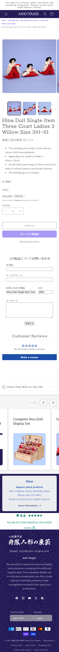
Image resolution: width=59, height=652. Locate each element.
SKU (40, 287)
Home (4, 20)
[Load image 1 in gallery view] (14, 108)
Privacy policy (16, 645)
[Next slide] (53, 402)
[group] (29, 439)
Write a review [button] (29, 357)
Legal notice (30, 645)
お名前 (9, 264)
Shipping (17, 200)
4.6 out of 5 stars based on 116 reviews (29, 522)
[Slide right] (55, 109)
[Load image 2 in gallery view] (29, 108)
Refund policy (48, 640)
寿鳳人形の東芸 (18, 640)
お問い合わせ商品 (15, 287)
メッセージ (12, 300)
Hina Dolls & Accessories (30, 20)
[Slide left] (3, 109)
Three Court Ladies (9, 23)
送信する (29, 323)
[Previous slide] (43, 402)
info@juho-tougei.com (34, 551)
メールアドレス (14, 275)
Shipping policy (44, 645)
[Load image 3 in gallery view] (44, 108)
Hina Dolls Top (13, 20)
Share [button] (8, 181)
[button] (6, 14)
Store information (28, 505)
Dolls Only (45, 20)
